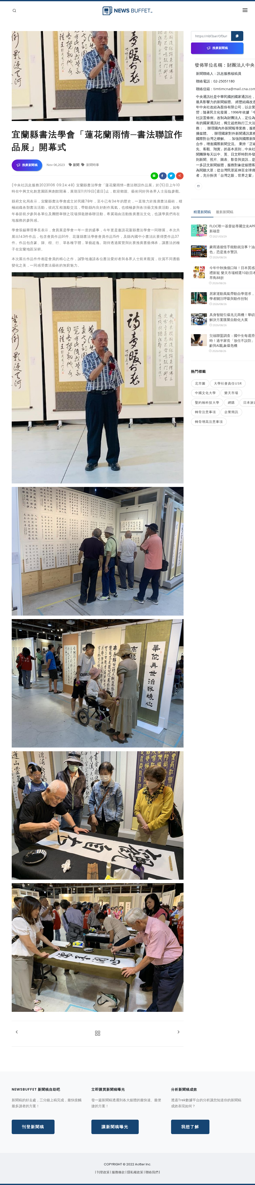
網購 (231, 402)
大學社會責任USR (228, 383)
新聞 (76, 164)
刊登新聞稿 (33, 1127)
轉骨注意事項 (205, 412)
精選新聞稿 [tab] (202, 211)
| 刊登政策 (102, 1172)
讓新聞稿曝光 (115, 1127)
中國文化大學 (205, 393)
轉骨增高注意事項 (209, 421)
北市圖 (200, 383)
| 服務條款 (118, 1172)
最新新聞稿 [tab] (224, 211)
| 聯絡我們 (151, 1172)
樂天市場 (231, 393)
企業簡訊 (231, 412)
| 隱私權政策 (135, 1172)
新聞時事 (92, 164)
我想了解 (190, 1127)
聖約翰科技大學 (207, 402)
